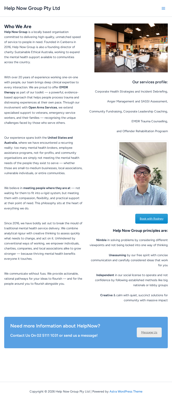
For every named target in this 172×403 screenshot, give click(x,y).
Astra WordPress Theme (125, 391)
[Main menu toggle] (163, 8)
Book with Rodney (151, 218)
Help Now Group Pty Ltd (32, 8)
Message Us (149, 332)
